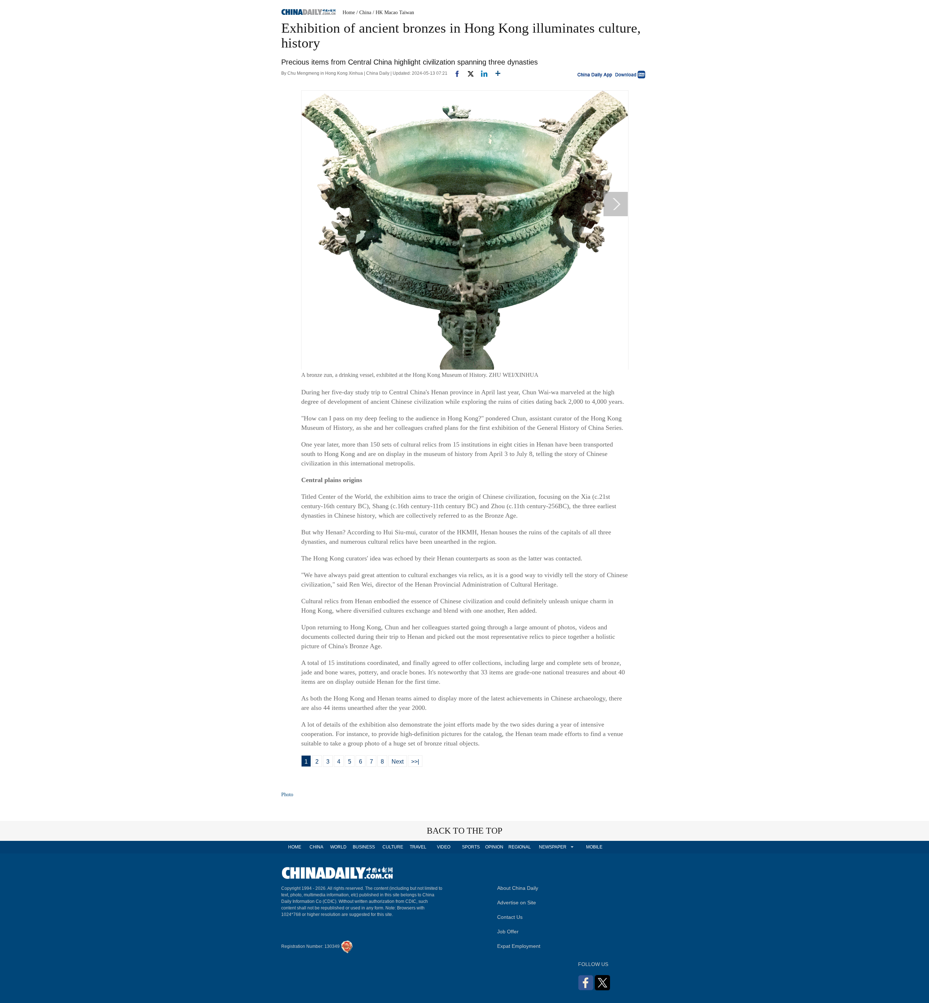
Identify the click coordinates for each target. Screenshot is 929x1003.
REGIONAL (519, 847)
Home (349, 12)
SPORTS (471, 847)
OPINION (494, 847)
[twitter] (467, 73)
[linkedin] (481, 73)
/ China (363, 12)
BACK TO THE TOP (464, 830)
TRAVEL (418, 847)
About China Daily (517, 888)
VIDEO (443, 847)
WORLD (338, 847)
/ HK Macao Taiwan (393, 12)
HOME (294, 847)
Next (398, 762)
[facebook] (454, 73)
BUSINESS (364, 847)
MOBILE (594, 847)
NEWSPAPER (552, 847)
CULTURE (392, 847)
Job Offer (508, 931)
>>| (415, 762)
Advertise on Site (516, 902)
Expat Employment (518, 946)
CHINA (316, 847)
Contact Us (510, 917)
